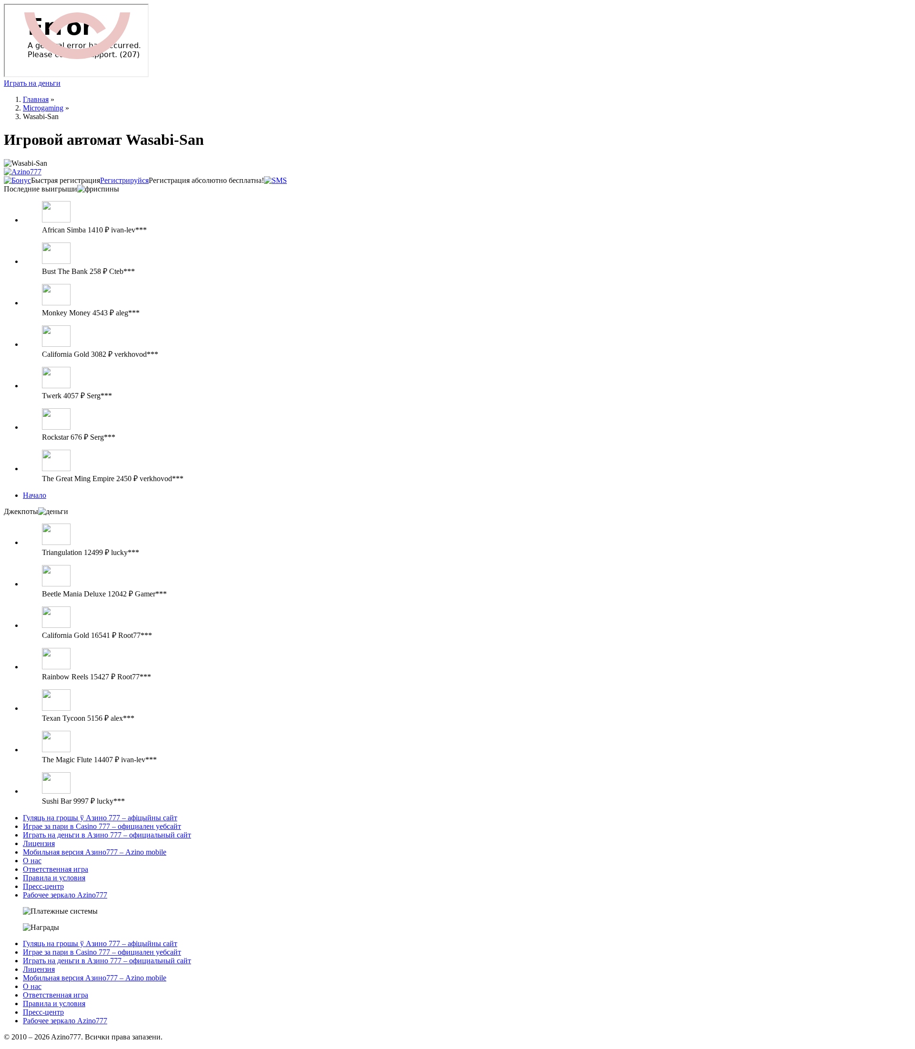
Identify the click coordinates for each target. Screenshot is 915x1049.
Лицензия (39, 843)
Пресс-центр (43, 886)
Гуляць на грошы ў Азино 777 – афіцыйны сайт (100, 818)
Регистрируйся (124, 180)
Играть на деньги (32, 83)
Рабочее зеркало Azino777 (65, 895)
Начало (34, 495)
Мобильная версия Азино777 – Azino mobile (94, 852)
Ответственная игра (55, 869)
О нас (32, 861)
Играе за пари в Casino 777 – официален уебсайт (102, 826)
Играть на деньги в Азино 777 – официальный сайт (107, 835)
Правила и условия (54, 878)
